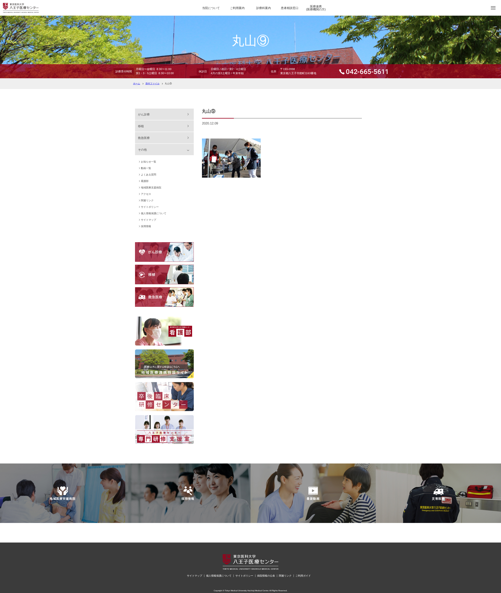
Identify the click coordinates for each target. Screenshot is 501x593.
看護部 (145, 181)
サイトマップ (148, 219)
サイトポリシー (150, 206)
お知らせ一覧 (148, 161)
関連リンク (147, 200)
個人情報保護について (153, 213)
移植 (141, 126)
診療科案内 (263, 8)
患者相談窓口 (289, 8)
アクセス (146, 194)
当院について (211, 8)
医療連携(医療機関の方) (316, 8)
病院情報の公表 (266, 575)
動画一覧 (146, 168)
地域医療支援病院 (151, 187)
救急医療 (144, 137)
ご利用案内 (237, 8)
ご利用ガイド (303, 575)
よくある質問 (148, 174)
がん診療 (144, 114)
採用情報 (146, 226)
